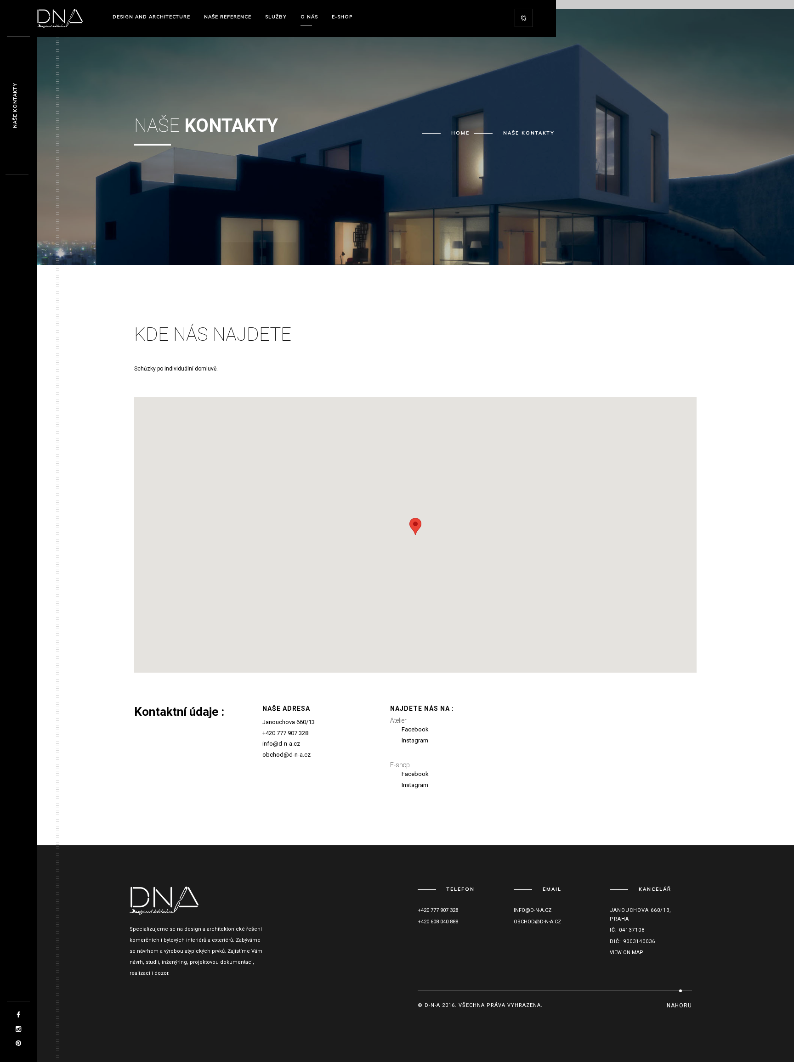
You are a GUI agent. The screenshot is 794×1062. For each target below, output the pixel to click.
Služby (276, 17)
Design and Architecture (151, 17)
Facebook (415, 729)
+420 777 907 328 (285, 733)
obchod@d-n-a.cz (286, 754)
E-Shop (342, 17)
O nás (309, 17)
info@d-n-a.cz (281, 743)
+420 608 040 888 (438, 922)
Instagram (415, 740)
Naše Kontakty (15, 106)
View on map (626, 952)
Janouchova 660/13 (288, 722)
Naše (227, 17)
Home (460, 133)
